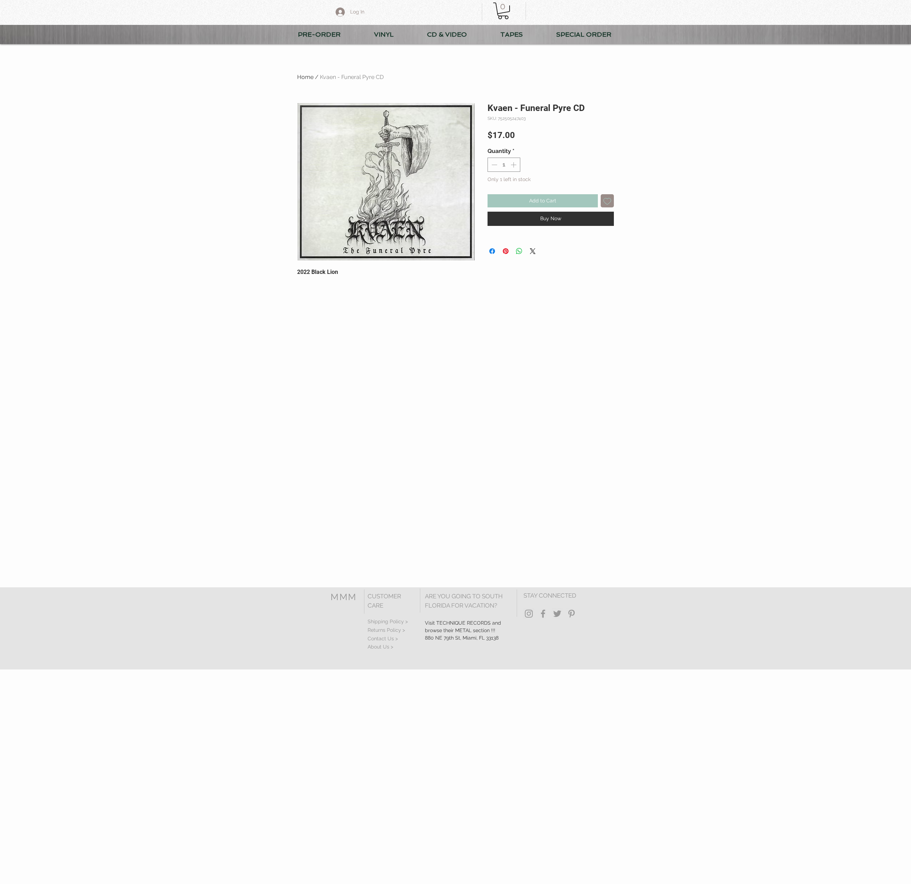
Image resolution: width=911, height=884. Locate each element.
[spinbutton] (504, 164)
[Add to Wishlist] (607, 200)
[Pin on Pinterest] (505, 251)
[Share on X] (532, 251)
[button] (503, 10)
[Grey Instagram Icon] (528, 613)
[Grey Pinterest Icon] (571, 613)
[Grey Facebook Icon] (543, 613)
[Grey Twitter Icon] (557, 613)
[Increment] (514, 164)
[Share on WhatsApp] (519, 251)
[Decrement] (494, 164)
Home (305, 77)
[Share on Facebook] (492, 251)
